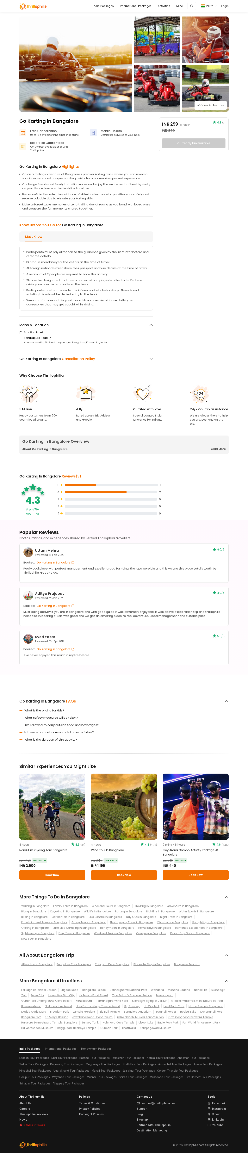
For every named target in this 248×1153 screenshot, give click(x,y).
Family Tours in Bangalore (70, 906)
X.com (216, 1114)
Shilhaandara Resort (58, 1006)
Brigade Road (69, 990)
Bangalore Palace (94, 990)
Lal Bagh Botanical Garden (39, 990)
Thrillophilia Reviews (33, 1114)
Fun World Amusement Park (201, 1022)
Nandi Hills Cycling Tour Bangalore (43, 850)
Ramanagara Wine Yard (112, 1001)
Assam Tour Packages (208, 1064)
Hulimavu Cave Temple (118, 1022)
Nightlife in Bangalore (160, 911)
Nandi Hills (200, 990)
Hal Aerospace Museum (37, 1028)
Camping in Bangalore (151, 933)
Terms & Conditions (92, 1103)
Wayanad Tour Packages (68, 1077)
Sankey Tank (90, 1022)
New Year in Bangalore (36, 939)
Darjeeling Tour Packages (67, 1064)
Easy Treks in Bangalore (74, 933)
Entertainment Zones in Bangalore (44, 922)
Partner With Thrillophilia (154, 1125)
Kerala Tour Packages (161, 1057)
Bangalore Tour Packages (74, 964)
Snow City (37, 995)
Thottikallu (129, 1028)
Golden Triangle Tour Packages (177, 1070)
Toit (24, 995)
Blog (140, 1114)
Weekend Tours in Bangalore (111, 906)
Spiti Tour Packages (64, 1057)
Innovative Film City (61, 995)
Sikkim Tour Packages (33, 1064)
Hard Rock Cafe (174, 1006)
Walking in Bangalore (35, 906)
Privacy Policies (89, 1108)
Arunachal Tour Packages (174, 1064)
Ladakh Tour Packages (34, 1057)
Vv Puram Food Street (93, 995)
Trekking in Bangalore (148, 906)
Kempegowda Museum (155, 1028)
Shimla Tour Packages (133, 1077)
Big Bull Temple (110, 1012)
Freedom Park (59, 1012)
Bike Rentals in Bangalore (105, 917)
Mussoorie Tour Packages (166, 1077)
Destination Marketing (152, 1130)
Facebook (219, 1103)
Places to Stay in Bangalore (151, 964)
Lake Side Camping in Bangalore (74, 928)
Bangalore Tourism (187, 964)
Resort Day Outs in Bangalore (190, 933)
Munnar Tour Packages (102, 1077)
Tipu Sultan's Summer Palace (132, 995)
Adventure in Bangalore (183, 906)
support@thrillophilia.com (158, 1103)
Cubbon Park (109, 1028)
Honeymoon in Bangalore (117, 928)
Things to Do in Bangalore (112, 964)
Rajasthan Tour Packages (128, 1057)
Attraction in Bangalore (37, 964)
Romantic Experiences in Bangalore (199, 928)
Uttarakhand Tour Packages (71, 1070)
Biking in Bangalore (33, 911)
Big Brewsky (132, 1006)
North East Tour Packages (139, 1064)
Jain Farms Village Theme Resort (98, 1006)
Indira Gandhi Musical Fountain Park (140, 1017)
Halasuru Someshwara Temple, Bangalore (49, 1022)
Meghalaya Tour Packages (103, 1064)
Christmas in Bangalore (172, 922)
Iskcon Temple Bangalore (206, 1006)
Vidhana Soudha (179, 990)
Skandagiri (218, 990)
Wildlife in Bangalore (97, 911)
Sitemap (142, 1119)
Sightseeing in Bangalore (37, 933)
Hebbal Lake (188, 1012)
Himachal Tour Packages (35, 1070)
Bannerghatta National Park (128, 990)
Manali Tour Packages (106, 1070)
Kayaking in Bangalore (65, 911)
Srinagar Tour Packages (34, 1083)
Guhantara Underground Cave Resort (46, 1001)
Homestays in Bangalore (154, 928)
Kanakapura (84, 1001)
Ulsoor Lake (146, 1022)
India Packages (29, 1048)
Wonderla (157, 990)
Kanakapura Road (36, 338)
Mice (179, 6)
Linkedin (218, 1119)
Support (142, 1108)
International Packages (61, 1048)
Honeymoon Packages (96, 1048)
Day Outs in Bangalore (141, 917)
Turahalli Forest (166, 1012)
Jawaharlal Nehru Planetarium (92, 1017)
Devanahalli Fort (211, 1012)
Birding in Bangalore (34, 917)
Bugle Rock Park (168, 1022)
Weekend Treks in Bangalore (113, 933)
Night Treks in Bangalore (176, 917)
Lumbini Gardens (84, 1012)
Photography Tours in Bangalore (131, 922)
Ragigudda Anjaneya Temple (76, 1028)
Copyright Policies (91, 1114)
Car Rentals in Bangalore (68, 917)
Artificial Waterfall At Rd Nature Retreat (197, 1001)
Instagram (219, 1108)
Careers (24, 1108)
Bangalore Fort (31, 1017)
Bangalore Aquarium (138, 1012)
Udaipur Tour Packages (34, 1077)
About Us (25, 1103)
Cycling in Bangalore (35, 928)
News (23, 1119)
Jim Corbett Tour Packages (203, 1077)
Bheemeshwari (31, 1006)
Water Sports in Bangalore (196, 911)
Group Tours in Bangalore (88, 922)
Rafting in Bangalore (128, 911)
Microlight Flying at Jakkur (149, 1001)
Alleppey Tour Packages (68, 1083)
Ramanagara (164, 995)
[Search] (192, 6)
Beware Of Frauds (34, 1124)
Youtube (218, 1125)
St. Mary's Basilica (56, 1017)
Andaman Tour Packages (193, 1057)
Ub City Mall (151, 1006)
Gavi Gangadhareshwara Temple (190, 1017)
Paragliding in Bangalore (208, 922)
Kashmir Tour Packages (94, 1057)
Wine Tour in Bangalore (107, 850)
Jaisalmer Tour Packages (138, 1070)
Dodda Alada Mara (33, 1012)
